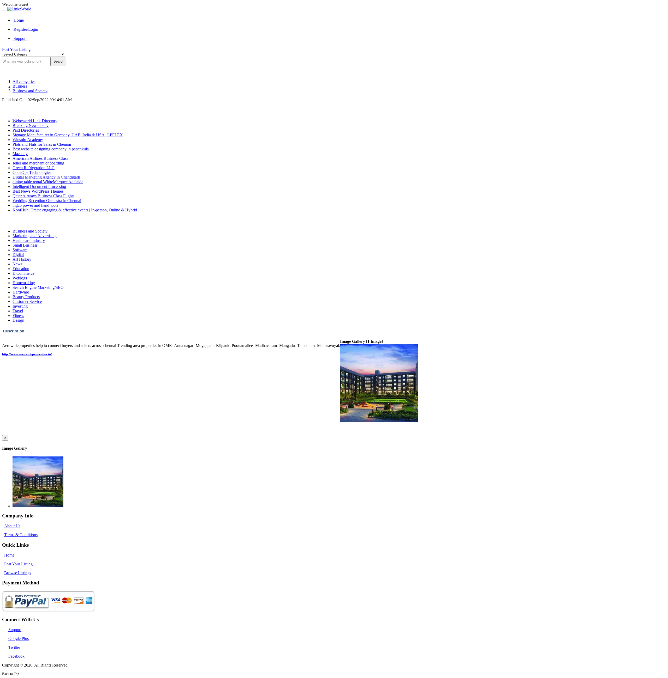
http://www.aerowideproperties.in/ (27, 354)
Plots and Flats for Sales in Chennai (42, 144)
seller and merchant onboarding (38, 163)
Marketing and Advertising (35, 236)
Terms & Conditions (21, 535)
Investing (20, 306)
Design (18, 320)
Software (20, 250)
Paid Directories (26, 130)
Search (58, 61)
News (17, 264)
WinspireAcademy (28, 139)
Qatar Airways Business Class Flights (43, 196)
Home (18, 20)
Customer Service (27, 301)
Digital (18, 254)
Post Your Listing (17, 49)
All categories (24, 81)
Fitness (18, 315)
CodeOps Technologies (32, 172)
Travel (18, 311)
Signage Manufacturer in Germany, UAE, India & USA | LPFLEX (68, 135)
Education (21, 268)
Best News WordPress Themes (38, 191)
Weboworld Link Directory (35, 121)
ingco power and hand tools (35, 205)
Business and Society (30, 91)
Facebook (16, 656)
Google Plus (18, 638)
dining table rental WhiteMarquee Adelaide (48, 182)
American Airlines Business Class (40, 158)
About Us (12, 526)
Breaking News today (31, 125)
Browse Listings (17, 573)
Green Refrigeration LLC (34, 168)
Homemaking (24, 282)
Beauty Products (26, 297)
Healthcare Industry (29, 240)
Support (20, 38)
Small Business (25, 245)
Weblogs (20, 278)
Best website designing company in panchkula (51, 149)
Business (20, 86)
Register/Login (25, 29)
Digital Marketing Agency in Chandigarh (46, 177)
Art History (22, 259)
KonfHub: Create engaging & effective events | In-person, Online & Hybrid (75, 210)
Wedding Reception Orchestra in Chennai (47, 200)
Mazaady (20, 153)
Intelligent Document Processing (39, 186)
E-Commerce (23, 273)
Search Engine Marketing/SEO (38, 287)
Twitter (14, 647)
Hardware (21, 292)
